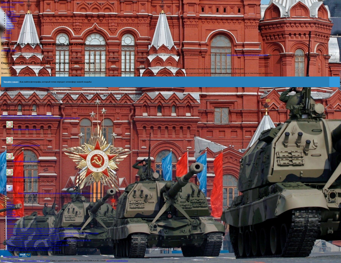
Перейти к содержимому (12, 2)
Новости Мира (8, 7)
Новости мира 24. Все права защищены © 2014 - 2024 (25, 261)
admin (13, 50)
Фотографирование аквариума (26, 129)
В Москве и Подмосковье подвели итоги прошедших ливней (34, 242)
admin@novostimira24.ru (117, 261)
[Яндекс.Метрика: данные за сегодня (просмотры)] (9, 256)
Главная (10, 11)
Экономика (11, 21)
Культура (10, 28)
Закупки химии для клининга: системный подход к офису (32, 230)
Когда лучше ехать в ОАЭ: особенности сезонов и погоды (32, 238)
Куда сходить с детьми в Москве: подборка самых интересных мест (40, 118)
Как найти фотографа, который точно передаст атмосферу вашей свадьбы (40, 235)
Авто (8, 30)
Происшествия (13, 16)
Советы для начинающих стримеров (27, 115)
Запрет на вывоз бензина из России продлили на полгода (32, 247)
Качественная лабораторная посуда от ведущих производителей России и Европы (55, 193)
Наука (9, 23)
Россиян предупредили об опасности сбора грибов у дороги (33, 250)
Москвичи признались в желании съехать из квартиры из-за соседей (37, 245)
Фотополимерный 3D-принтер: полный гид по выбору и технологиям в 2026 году (44, 228)
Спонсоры (6, 37)
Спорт (9, 33)
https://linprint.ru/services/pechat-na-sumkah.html (247, 55)
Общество (11, 18)
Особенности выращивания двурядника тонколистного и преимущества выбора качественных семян (52, 233)
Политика (10, 14)
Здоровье (10, 25)
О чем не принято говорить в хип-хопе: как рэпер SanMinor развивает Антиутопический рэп (48, 240)
